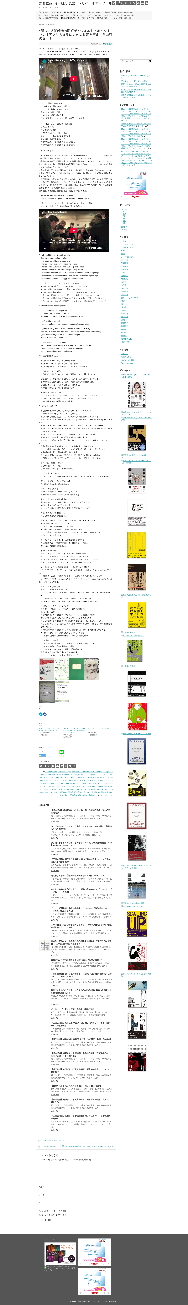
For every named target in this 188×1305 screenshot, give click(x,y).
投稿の (126, 357)
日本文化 (124, 269)
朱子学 (124, 285)
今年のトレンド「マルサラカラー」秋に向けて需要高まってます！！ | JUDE (136, 133)
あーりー (141, 126)
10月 (125, 214)
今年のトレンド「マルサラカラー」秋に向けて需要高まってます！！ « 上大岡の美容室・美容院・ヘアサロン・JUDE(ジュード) (136, 115)
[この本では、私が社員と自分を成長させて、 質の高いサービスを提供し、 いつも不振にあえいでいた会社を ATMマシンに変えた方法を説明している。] (136, 597)
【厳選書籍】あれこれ (71, 12)
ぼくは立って (55, 780)
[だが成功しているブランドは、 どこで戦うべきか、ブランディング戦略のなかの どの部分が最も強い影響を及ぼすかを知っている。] (136, 528)
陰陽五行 (124, 323)
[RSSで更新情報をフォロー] (146, 3)
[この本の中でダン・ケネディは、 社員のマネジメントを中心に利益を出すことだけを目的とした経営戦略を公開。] (136, 592)
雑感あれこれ (126, 339)
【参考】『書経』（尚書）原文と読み (50, 15)
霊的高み (92, 795)
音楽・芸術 (125, 342)
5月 (124, 223)
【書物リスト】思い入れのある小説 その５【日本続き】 (76, 1086)
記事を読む (55, 821)
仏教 (123, 250)
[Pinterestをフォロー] (134, 3)
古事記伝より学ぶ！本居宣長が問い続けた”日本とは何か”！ (77, 960)
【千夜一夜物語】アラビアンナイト (49, 12)
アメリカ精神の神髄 (95, 780)
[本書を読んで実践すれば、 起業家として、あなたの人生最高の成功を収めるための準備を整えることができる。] (136, 863)
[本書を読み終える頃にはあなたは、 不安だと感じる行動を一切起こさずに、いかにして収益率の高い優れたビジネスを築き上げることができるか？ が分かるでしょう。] (133, 903)
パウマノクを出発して (48, 786)
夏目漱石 (73, 789)
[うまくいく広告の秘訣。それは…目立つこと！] (136, 463)
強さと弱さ (81, 789)
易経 (123, 273)
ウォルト (83, 783)
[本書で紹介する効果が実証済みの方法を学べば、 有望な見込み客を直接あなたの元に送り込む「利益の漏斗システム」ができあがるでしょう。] (136, 798)
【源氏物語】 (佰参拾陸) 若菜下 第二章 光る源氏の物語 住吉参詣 (81, 1039)
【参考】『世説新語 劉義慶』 (91, 12)
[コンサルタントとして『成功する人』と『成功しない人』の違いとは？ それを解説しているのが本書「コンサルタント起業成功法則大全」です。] (56, 1266)
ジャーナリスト (93, 783)
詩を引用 (104, 792)
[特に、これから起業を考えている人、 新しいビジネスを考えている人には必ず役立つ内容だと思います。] (136, 409)
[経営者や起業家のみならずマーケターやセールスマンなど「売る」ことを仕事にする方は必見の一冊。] (136, 495)
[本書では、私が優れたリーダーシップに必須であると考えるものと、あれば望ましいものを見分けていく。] (136, 734)
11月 (125, 212)
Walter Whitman (62, 775)
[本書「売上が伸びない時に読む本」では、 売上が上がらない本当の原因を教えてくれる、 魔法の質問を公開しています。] (136, 629)
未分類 (124, 282)
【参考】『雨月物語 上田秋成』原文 (100, 15)
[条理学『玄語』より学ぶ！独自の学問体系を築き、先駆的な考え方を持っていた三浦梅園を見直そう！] (44, 945)
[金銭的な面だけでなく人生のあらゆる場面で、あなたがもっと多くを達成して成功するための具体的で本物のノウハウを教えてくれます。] (128, 666)
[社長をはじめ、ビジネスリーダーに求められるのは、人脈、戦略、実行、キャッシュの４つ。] (136, 939)
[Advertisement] (136, 40)
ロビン (94, 786)
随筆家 (85, 795)
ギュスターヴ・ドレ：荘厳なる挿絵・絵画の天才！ (73, 1009)
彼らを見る (91, 789)
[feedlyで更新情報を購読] (142, 3)
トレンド (124, 241)
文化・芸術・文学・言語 (86, 18)
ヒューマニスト (64, 786)
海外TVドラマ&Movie (129, 298)
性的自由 (100, 789)
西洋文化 (124, 317)
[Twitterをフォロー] (113, 3)
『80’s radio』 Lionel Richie (53, 1140)
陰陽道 (124, 329)
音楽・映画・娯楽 (125, 18)
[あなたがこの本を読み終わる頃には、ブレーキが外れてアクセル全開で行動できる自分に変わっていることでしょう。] (136, 420)
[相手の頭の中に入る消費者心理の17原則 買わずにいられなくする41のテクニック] (136, 900)
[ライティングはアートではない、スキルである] (136, 976)
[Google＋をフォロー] (122, 3)
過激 (80, 795)
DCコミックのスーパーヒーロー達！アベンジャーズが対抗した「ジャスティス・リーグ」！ (136, 153)
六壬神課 (124, 260)
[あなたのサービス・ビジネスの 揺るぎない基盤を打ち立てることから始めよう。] (136, 377)
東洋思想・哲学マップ (104, 18)
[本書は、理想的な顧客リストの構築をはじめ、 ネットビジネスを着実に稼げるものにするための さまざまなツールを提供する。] (134, 663)
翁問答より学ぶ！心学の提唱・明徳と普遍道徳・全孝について (78, 875)
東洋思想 (124, 295)
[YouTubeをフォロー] (138, 3)
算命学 (124, 307)
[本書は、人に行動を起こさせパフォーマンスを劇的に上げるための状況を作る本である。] (136, 699)
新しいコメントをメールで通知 (54, 1211)
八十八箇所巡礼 (127, 257)
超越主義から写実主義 (68, 795)
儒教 (123, 254)
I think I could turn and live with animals (87, 772)
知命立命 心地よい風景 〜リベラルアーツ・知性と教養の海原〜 (88, 3)
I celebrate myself (64, 772)
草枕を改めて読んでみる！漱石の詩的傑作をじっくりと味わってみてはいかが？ (74, 730)
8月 (124, 216)
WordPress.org (127, 363)
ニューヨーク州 (106, 783)
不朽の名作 (102, 786)
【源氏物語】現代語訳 (68, 18)
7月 (124, 218)
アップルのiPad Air (68, 780)
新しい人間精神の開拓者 (63, 792)
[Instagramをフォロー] (130, 3)
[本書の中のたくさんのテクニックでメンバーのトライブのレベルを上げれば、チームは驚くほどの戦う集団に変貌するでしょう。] (136, 452)
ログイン (124, 354)
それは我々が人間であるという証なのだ (86, 777)
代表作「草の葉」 (51, 789)
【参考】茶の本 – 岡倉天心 (124, 15)
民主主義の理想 (80, 792)
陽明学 (124, 332)
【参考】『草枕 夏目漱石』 (75, 15)
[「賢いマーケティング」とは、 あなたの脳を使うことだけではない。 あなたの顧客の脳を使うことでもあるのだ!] (136, 560)
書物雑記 (108, 44)
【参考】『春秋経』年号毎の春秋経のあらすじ (120, 12)
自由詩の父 (96, 792)
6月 (124, 221)
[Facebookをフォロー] (117, 3)
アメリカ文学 (81, 780)
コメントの (127, 360)
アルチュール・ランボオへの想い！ (135, 81)
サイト (41, 1203)
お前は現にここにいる (96, 775)
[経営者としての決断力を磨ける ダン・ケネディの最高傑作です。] (136, 766)
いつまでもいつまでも (78, 775)
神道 (123, 301)
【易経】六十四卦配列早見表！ (47, 18)
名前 (41, 1187)
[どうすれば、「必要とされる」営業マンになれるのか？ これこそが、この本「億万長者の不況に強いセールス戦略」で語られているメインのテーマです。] (136, 830)
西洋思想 (124, 314)
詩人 (111, 792)
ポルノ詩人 (87, 786)
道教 (123, 320)
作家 (61, 789)
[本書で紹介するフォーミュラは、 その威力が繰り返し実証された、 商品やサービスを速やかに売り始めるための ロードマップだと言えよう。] (136, 1008)
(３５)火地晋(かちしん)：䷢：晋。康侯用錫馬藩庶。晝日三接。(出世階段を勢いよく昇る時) (78, 1146)
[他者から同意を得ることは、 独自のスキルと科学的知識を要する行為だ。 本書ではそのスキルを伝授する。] (136, 1073)
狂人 (89, 792)
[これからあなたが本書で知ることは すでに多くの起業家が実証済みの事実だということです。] (128, 632)
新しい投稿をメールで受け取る (54, 1215)
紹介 (115, 18)
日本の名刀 (125, 266)
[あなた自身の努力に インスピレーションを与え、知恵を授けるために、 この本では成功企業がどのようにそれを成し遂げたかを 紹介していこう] (136, 414)
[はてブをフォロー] (126, 3)
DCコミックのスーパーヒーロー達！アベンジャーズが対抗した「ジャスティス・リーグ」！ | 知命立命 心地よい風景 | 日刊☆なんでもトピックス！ (136, 160)
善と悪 (66, 789)
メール (42, 1195)
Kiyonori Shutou (105, 795)
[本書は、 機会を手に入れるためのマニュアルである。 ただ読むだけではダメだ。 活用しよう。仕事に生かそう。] (136, 731)
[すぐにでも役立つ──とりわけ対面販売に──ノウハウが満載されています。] (132, 636)
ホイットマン (76, 786)
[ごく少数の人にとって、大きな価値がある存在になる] (131, 906)
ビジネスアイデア (128, 244)
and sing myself (51, 772)
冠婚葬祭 (124, 263)
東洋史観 (124, 288)
